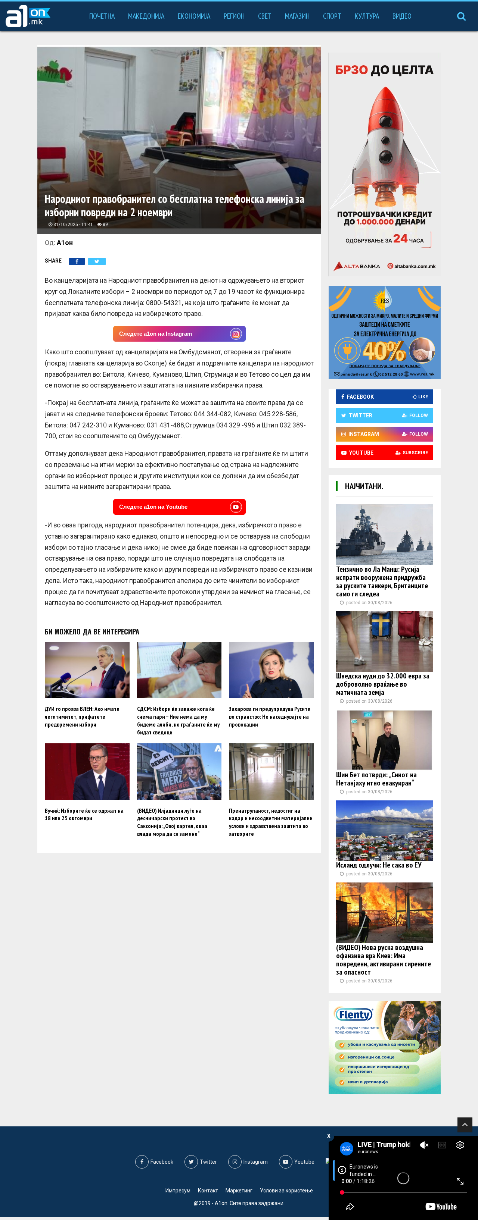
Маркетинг (239, 1191)
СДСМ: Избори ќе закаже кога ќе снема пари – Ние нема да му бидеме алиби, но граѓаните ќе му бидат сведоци (178, 720)
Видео (402, 16)
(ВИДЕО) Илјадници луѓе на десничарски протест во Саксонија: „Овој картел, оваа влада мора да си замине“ (172, 822)
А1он (65, 243)
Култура (367, 16)
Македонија (146, 16)
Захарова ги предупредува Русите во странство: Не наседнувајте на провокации (269, 716)
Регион (234, 16)
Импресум (177, 1191)
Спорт (332, 16)
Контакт (208, 1191)
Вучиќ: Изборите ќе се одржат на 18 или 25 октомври (84, 814)
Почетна (102, 16)
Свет (264, 16)
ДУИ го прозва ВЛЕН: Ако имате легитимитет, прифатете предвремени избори (82, 716)
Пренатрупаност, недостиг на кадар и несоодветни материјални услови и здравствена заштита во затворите (271, 822)
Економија (194, 16)
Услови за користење (286, 1191)
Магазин (297, 16)
